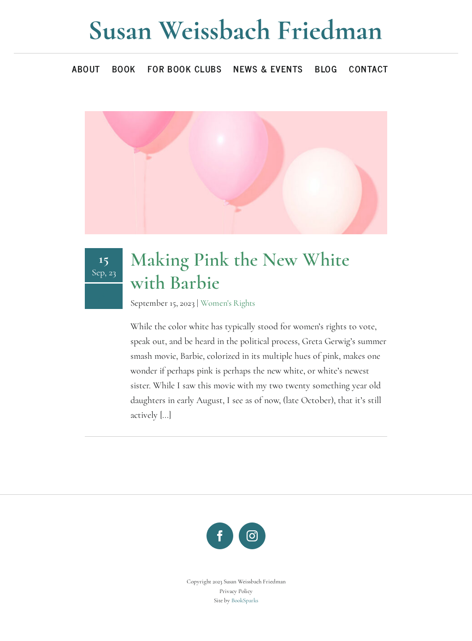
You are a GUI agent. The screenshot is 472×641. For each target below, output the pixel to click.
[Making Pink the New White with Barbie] (236, 172)
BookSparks (244, 600)
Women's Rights (228, 302)
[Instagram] (252, 535)
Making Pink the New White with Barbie (239, 271)
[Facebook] (219, 535)
